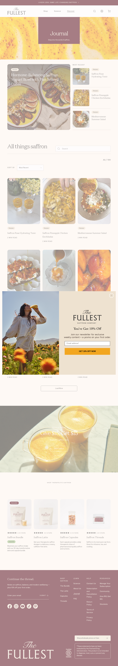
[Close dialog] (111, 295)
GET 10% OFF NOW (87, 351)
